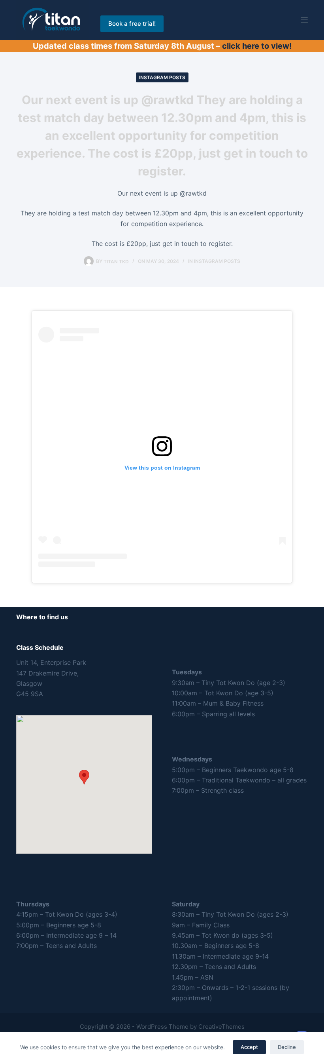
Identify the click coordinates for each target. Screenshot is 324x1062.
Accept (249, 1047)
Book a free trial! (132, 23)
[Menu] (304, 19)
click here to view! (257, 46)
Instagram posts (162, 77)
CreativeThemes (221, 1026)
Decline (287, 1047)
